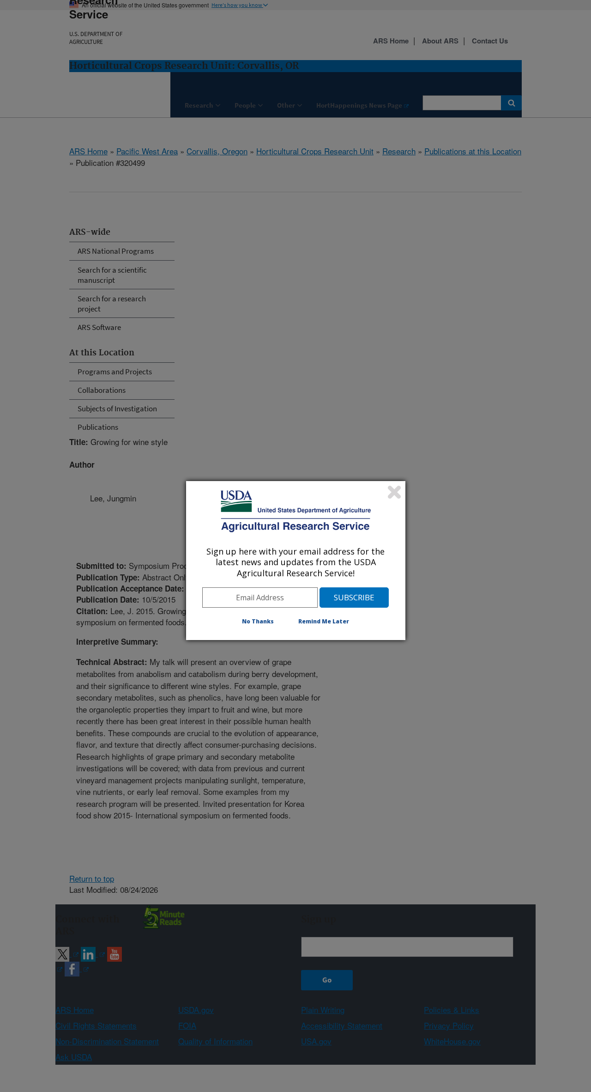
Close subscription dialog (394, 492)
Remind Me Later (323, 621)
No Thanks (258, 621)
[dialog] (295, 560)
